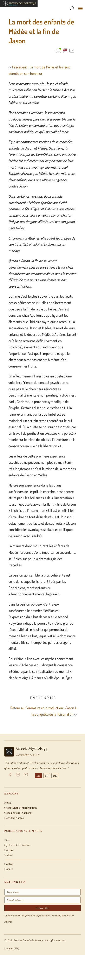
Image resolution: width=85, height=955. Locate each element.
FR (46, 775)
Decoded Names (14, 818)
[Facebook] (10, 775)
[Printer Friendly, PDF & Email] (65, 50)
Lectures (9, 850)
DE (55, 775)
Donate (8, 869)
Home (8, 802)
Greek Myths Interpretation (20, 808)
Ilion (7, 840)
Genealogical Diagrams (18, 813)
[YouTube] (26, 775)
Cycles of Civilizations (17, 845)
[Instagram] (18, 775)
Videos (8, 855)
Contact (8, 864)
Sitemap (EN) (11, 948)
